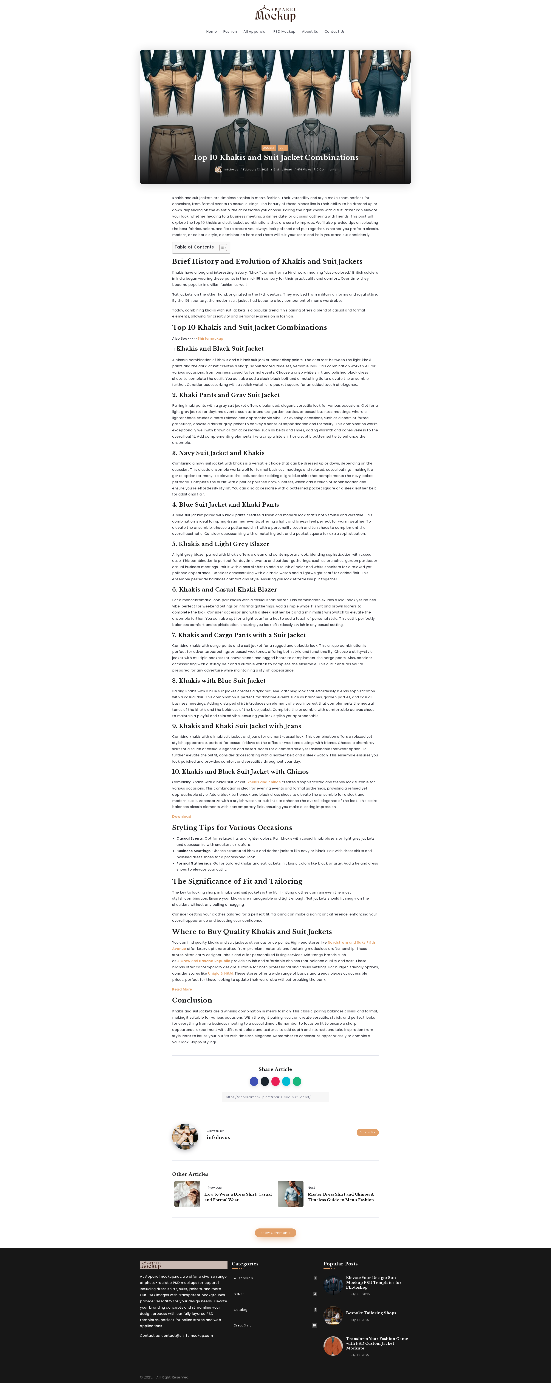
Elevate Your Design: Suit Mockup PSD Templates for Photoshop (373, 1282)
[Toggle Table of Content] (221, 247)
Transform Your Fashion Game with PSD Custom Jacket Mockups (377, 1344)
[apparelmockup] (275, 13)
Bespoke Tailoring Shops (371, 1313)
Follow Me (368, 1132)
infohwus (231, 169)
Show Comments (275, 1233)
